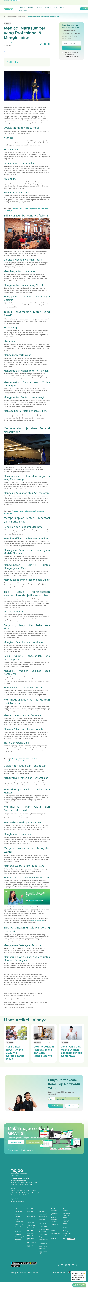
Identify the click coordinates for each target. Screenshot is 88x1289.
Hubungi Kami (72, 1106)
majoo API (30, 1233)
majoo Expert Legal (43, 1252)
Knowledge (22, 16)
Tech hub (13, 1188)
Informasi (18, 1231)
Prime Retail (30, 1214)
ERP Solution (66, 1213)
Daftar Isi (12, 62)
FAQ (16, 1242)
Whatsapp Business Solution (66, 1221)
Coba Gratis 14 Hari (16, 1142)
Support (62, 7)
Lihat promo (14, 1150)
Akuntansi (18, 1214)
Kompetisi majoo (44, 1229)
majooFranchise (43, 1209)
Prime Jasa (30, 1211)
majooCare (18, 1234)
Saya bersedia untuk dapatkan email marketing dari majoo (72, 54)
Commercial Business (54, 1225)
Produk (21, 7)
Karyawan (17, 1216)
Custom (47, 7)
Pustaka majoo (43, 1234)
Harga (55, 7)
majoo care (14, 1199)
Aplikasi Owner (19, 1224)
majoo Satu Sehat (30, 1246)
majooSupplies (43, 1216)
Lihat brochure (28, 1150)
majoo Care (7, 0)
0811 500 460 (18, 1201)
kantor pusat (15, 1175)
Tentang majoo (67, 1231)
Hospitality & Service (54, 1214)
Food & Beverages (54, 1209)
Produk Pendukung (30, 1221)
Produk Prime (31, 1206)
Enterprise (54, 1222)
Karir (64, 1238)
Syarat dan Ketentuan (59, 1272)
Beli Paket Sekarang (34, 1142)
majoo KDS (30, 1235)
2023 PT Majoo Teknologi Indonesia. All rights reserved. (24, 1273)
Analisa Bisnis (19, 1222)
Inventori (17, 1219)
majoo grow (43, 1206)
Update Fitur (18, 1239)
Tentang (65, 1228)
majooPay (42, 1211)
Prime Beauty (31, 1216)
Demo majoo (23, 10)
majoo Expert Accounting (43, 1247)
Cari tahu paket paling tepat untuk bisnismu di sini (61, 1098)
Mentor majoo (43, 1226)
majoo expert (43, 1244)
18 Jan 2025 (23, 1042)
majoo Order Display (30, 1239)
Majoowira (42, 1223)
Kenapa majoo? (19, 1237)
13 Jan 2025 (78, 1042)
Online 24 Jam (81, 1286)
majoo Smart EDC (32, 1242)
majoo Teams (30, 1230)
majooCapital (43, 1214)
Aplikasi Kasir (19, 1209)
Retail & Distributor (54, 1218)
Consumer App (31, 1228)
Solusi (38, 7)
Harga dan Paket (56, 1233)
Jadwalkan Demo (56, 1106)
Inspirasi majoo (12, 16)
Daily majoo (42, 1237)
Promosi (53, 1238)
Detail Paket (54, 1236)
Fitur (16, 1206)
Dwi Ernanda (12, 43)
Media (65, 1236)
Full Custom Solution (66, 1209)
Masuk (76, 9)
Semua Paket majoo (43, 3)
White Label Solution (66, 1216)
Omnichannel (31, 1225)
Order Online (18, 1227)
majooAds (42, 1219)
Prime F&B (30, 1209)
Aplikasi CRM (18, 1211)
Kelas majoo (42, 1231)
